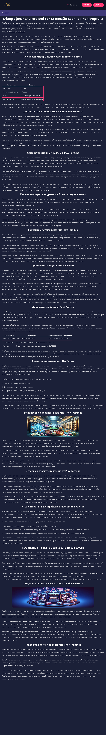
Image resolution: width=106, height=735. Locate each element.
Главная (73, 5)
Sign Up (98, 5)
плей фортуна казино (17, 32)
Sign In (86, 5)
